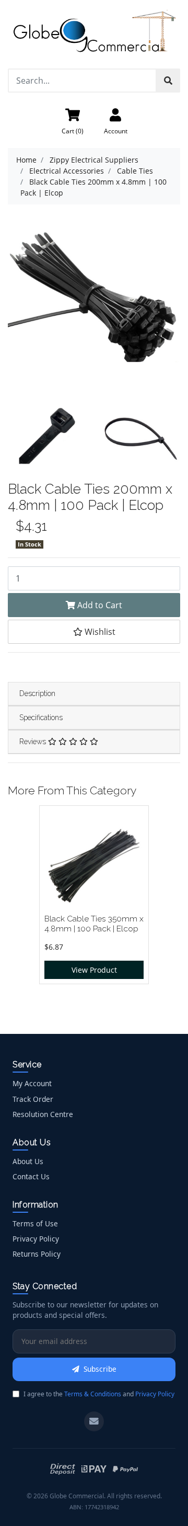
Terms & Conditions (92, 1394)
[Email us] (94, 1421)
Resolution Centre (43, 1114)
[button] (94, 632)
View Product (94, 970)
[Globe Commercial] (94, 33)
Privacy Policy (36, 1239)
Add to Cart (98, 605)
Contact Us (31, 1176)
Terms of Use (35, 1223)
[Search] (168, 81)
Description (37, 693)
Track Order (33, 1099)
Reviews (33, 741)
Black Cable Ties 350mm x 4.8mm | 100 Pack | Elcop (94, 923)
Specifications (41, 717)
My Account (32, 1083)
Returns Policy (37, 1254)
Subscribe (100, 1369)
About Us (28, 1161)
